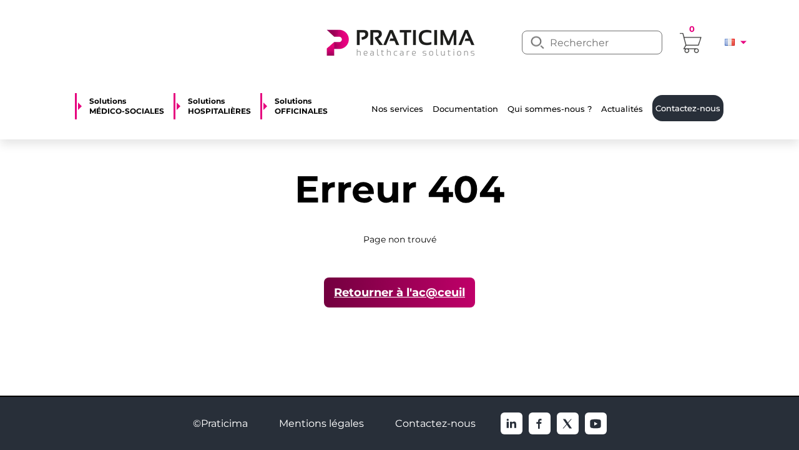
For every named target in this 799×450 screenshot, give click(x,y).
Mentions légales (321, 423)
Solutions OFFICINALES (301, 106)
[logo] (399, 41)
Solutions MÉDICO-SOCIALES (126, 106)
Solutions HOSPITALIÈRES (219, 106)
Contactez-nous (435, 423)
